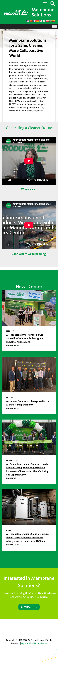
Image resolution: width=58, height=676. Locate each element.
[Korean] (44, 21)
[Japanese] (40, 21)
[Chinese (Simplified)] (31, 21)
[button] (51, 2)
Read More (11, 345)
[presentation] (29, 308)
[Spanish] (53, 21)
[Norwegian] (47, 21)
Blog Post (10, 331)
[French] (34, 21)
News (8, 530)
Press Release (11, 460)
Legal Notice (27, 643)
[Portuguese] (50, 21)
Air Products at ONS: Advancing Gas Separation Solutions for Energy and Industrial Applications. (25, 338)
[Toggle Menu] (54, 26)
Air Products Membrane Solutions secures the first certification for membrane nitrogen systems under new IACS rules (27, 538)
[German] (37, 21)
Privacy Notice (40, 643)
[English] (27, 21)
